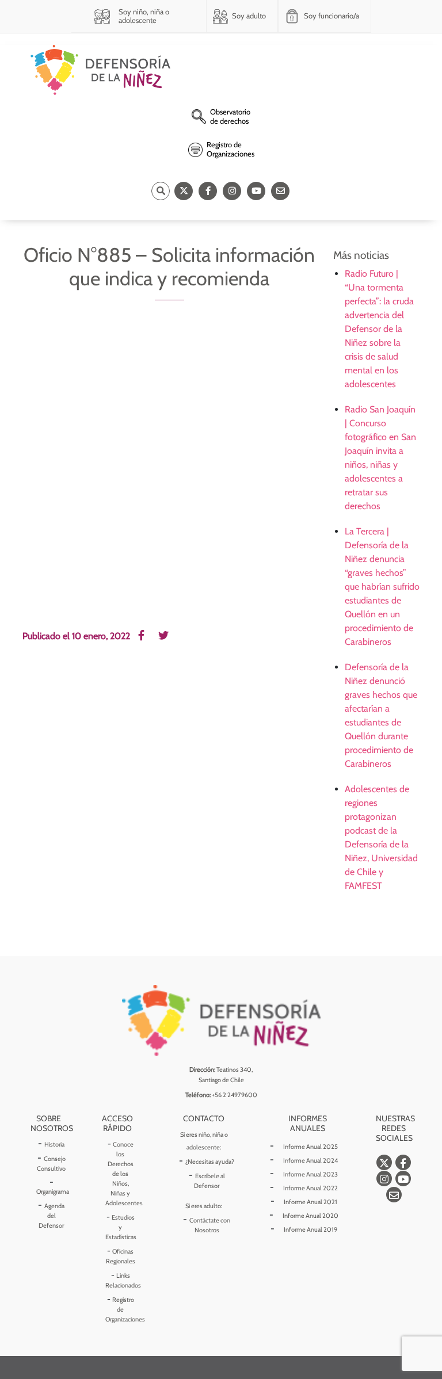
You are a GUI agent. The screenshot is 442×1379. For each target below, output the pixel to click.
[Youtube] (256, 191)
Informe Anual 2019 (310, 1229)
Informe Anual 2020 (310, 1216)
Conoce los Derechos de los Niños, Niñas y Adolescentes (124, 1173)
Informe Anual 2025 (310, 1147)
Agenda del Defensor (51, 1215)
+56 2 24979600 (234, 1095)
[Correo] (280, 191)
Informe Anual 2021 (310, 1202)
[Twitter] (183, 191)
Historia (54, 1144)
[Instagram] (232, 191)
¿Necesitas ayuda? (209, 1162)
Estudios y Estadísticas (120, 1227)
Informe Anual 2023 (310, 1174)
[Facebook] (208, 191)
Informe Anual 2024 (310, 1160)
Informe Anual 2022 (310, 1188)
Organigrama (52, 1191)
